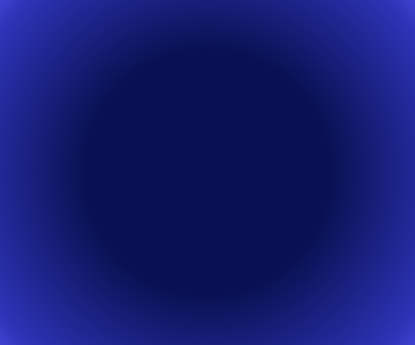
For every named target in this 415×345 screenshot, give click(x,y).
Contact (274, 10)
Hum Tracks (182, 10)
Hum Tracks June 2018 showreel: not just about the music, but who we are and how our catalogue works (254, 303)
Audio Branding (148, 10)
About (252, 10)
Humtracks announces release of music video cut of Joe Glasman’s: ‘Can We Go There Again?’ (252, 203)
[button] (190, 108)
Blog (233, 10)
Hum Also (211, 10)
